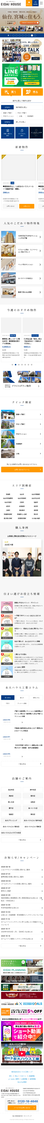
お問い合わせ (10, 206)
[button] (13, 35)
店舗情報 (32, 1076)
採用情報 (33, 1079)
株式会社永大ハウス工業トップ (22, 1072)
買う (10, 1076)
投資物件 (30, 116)
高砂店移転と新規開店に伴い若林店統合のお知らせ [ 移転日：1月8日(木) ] (21, 899)
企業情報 (24, 1079)
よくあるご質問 (13, 1079)
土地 (20, 116)
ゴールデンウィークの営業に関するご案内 (16, 884)
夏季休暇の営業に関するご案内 (12, 877)
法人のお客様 (22, 1082)
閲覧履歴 (35, 4)
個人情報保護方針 (17, 1116)
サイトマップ (28, 1116)
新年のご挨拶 (6, 891)
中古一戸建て (22, 113)
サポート (23, 1076)
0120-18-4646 (28, 1101)
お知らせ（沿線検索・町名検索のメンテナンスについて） (22, 915)
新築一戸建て (7, 113)
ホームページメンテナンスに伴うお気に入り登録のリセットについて (22, 923)
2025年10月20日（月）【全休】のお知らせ (17, 932)
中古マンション (8, 116)
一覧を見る (22, 764)
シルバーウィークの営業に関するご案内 (15, 870)
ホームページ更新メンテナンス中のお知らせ (17, 939)
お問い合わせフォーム (22, 469)
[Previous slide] (4, 558)
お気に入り (29, 4)
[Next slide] (40, 558)
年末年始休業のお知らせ (10, 908)
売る (35, 91)
